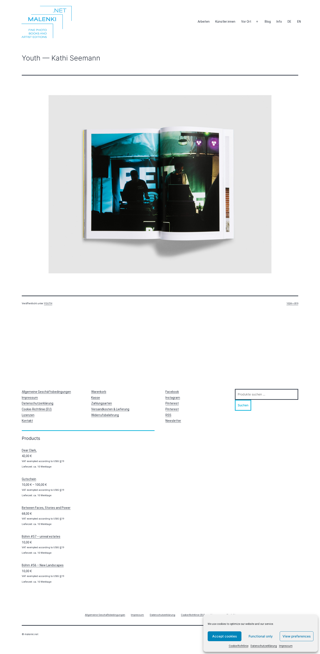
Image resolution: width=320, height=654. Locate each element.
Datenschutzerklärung (264, 645)
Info (279, 21)
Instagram (172, 397)
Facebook (172, 391)
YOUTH (48, 303)
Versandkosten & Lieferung (110, 409)
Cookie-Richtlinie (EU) (37, 409)
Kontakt (27, 420)
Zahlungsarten (101, 403)
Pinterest (172, 403)
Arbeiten (204, 21)
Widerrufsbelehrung (105, 415)
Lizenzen (28, 415)
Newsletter (173, 420)
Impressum (286, 645)
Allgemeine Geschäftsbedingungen (46, 391)
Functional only (261, 636)
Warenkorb (98, 391)
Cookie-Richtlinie (238, 645)
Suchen (243, 405)
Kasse (95, 397)
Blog (268, 21)
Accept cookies (224, 636)
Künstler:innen (225, 21)
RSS (168, 415)
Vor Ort (246, 21)
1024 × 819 (292, 303)
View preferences (297, 636)
